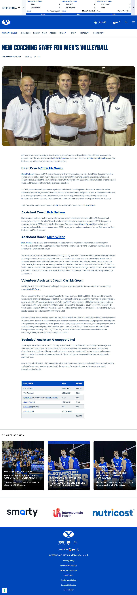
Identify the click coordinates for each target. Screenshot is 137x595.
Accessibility (68, 590)
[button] (133, 7)
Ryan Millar (27, 398)
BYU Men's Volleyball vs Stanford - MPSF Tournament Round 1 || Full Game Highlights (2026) (67, 481)
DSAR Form (68, 575)
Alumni (53, 33)
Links (43, 14)
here (56, 205)
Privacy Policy (68, 561)
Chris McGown (59, 158)
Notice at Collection (68, 585)
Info (72, 33)
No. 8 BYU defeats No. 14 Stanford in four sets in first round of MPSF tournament (112, 474)
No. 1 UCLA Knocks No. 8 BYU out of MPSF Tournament (21, 476)
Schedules (26, 33)
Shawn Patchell (86, 224)
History (83, 33)
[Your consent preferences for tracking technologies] (4, 590)
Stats (62, 33)
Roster (36, 33)
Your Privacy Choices (69, 580)
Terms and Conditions (68, 570)
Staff (44, 33)
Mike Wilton (103, 158)
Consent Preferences (68, 566)
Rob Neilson (92, 158)
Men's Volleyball (11, 471)
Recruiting (97, 33)
